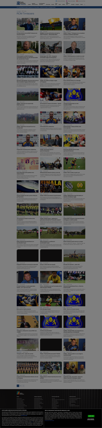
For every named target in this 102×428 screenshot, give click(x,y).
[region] (51, 418)
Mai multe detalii (24, 415)
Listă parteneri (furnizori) (49, 420)
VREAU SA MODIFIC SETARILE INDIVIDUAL (90, 419)
